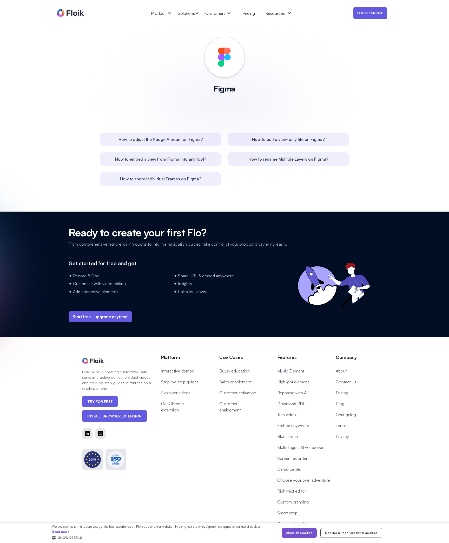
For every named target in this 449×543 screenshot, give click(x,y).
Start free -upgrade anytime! (100, 316)
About (341, 371)
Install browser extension (114, 416)
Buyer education (234, 371)
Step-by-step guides (180, 381)
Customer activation (237, 392)
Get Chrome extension (172, 407)
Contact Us (346, 381)
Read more (60, 532)
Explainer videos (175, 392)
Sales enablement (235, 381)
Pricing (248, 13)
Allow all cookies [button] (299, 533)
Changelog (346, 414)
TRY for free (100, 401)
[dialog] (224, 533)
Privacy (342, 436)
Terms (341, 425)
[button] (164, 13)
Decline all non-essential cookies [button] (351, 533)
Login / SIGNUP (370, 13)
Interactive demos (177, 371)
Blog (340, 403)
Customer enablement (230, 407)
